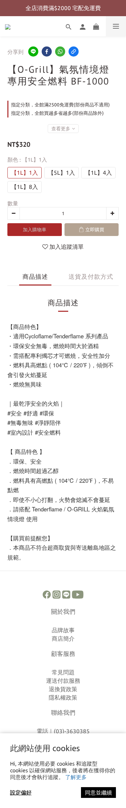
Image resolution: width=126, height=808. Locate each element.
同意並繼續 (98, 792)
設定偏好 (21, 792)
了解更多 (76, 777)
